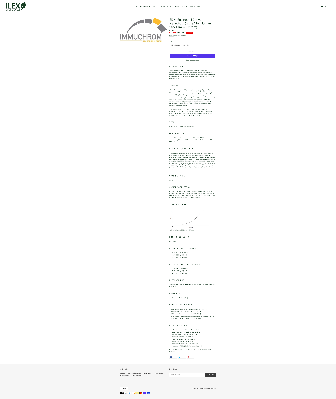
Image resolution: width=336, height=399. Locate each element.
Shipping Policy (159, 373)
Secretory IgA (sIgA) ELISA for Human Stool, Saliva (187, 346)
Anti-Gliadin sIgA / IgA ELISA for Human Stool (186, 332)
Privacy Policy (148, 373)
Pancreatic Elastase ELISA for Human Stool (185, 344)
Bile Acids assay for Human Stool (182, 337)
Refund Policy (124, 375)
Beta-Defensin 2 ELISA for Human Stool (184, 334)
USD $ (124, 388)
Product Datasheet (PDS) (180, 298)
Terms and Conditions (134, 373)
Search (122, 373)
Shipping (171, 35)
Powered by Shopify (211, 388)
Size (171, 41)
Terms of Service (136, 375)
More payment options (192, 60)
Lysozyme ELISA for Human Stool (182, 341)
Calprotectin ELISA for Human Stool (183, 339)
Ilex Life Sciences (201, 388)
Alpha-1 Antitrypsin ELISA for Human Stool (185, 330)
